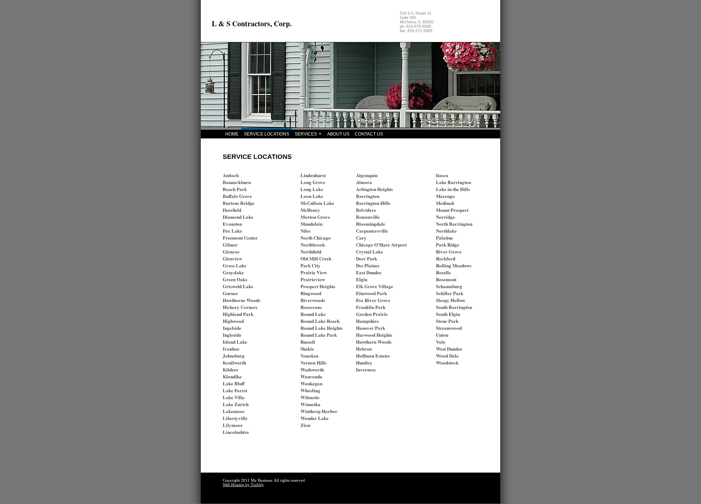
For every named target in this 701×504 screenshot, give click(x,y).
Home (231, 134)
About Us (338, 134)
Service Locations (266, 134)
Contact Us (369, 134)
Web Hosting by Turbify (243, 484)
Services (306, 134)
